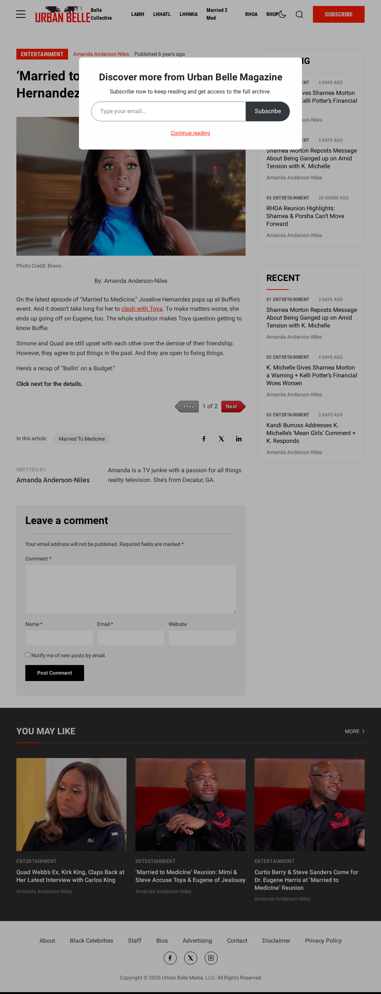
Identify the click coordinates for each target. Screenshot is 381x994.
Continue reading (190, 133)
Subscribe (268, 111)
